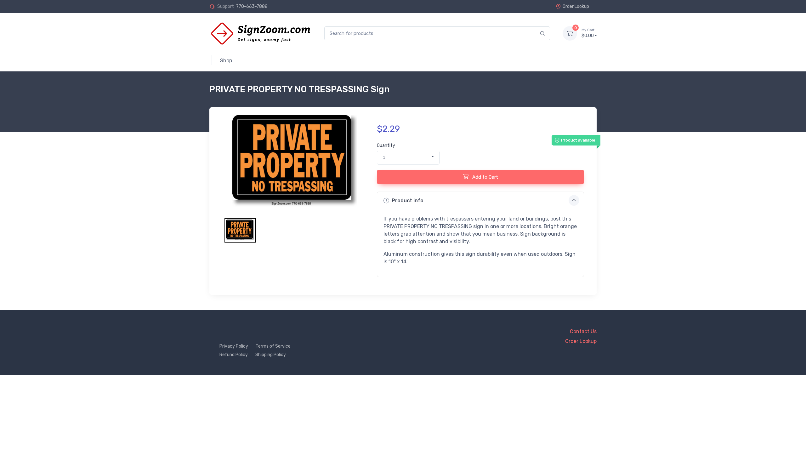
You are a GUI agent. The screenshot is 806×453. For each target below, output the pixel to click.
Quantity (386, 145)
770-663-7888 (252, 6)
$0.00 (588, 33)
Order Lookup (576, 6)
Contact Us (583, 331)
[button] (408, 158)
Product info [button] (407, 201)
